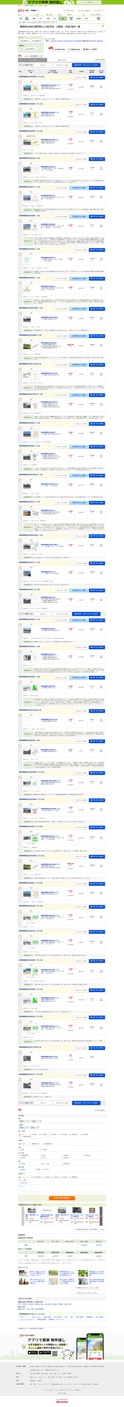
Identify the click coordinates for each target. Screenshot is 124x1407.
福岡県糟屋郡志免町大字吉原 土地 (30, 364)
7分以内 (54, 1134)
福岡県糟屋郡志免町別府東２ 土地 (30, 335)
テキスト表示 (32, 60)
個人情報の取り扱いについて (37, 1370)
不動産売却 (32, 1380)
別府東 (66, 1304)
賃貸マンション (57, 1373)
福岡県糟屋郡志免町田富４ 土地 (29, 740)
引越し (35, 1384)
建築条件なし (36, 1144)
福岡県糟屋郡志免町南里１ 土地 (29, 215)
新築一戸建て (47, 1317)
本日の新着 (37, 1177)
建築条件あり (49, 1144)
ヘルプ (57, 1390)
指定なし (24, 1134)
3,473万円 (99, 1245)
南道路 (66, 1155)
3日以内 (56, 1177)
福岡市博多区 (53, 41)
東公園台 (54, 1304)
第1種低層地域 (39, 1309)
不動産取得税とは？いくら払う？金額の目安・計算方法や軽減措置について (67, 1273)
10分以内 (64, 1134)
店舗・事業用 (79, 1317)
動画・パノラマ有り (43, 1169)
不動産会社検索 (41, 1319)
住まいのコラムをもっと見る (87, 1293)
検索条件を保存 (75, 49)
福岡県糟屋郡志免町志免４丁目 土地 (31, 906)
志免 (46, 1304)
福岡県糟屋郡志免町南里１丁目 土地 (31, 104)
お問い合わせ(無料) (97, 77)
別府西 (60, 1304)
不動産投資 (89, 1317)
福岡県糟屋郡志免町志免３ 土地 (29, 158)
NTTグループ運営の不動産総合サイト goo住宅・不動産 (32, 5)
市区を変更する (24, 41)
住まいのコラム (77, 1384)
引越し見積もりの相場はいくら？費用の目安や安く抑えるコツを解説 (67, 1281)
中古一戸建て (58, 1317)
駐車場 (64, 1373)
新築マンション (34, 1377)
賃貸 (71, 1317)
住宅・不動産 (99, 1317)
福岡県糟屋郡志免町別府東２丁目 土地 (31, 76)
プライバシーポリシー (48, 1390)
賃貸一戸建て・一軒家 (46, 1373)
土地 (66, 1317)
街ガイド (70, 1384)
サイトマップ (71, 1390)
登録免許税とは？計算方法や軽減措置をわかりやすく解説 (96, 1273)
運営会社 (78, 1390)
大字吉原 (30, 1304)
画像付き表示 (62, 60)
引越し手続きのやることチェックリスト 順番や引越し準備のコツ (37, 1281)
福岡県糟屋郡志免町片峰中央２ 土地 (31, 394)
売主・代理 (46, 1163)
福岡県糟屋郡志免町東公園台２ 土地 (31, 308)
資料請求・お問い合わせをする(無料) (87, 65)
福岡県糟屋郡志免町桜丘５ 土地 (29, 277)
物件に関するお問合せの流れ (75, 1366)
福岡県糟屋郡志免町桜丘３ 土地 (29, 249)
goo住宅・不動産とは (35, 1366)
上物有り (45, 1149)
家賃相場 (51, 1319)
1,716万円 (70, 1256)
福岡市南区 (60, 41)
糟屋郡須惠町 (93, 41)
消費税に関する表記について (52, 1370)
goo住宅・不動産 (21, 1366)
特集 (31, 1384)
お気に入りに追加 (63, 65)
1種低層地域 (24, 1155)
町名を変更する (36, 41)
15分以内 (75, 1134)
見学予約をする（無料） (80, 187)
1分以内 (34, 1134)
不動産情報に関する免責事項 (36, 1328)
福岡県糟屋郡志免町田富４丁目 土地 (31, 131)
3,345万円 (84, 1245)
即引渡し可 (67, 1163)
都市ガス (66, 1158)
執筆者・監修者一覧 (87, 1384)
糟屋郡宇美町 (71, 41)
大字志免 (24, 1304)
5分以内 (44, 1134)
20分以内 (85, 1134)
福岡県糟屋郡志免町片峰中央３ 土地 (31, 474)
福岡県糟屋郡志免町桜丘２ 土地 (29, 423)
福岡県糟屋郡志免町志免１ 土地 (29, 646)
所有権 (23, 1163)
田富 (49, 1304)
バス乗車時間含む (26, 1136)
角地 (44, 1155)
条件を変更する (30, 49)
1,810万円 (99, 1256)
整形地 (88, 1155)
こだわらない (26, 1177)
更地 (22, 1149)
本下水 (45, 1158)
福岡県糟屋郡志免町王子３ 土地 (29, 502)
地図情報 (96, 1384)
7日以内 (65, 1177)
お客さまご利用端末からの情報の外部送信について (54, 1366)
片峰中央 (37, 1304)
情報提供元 (86, 1366)
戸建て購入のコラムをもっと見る (88, 1288)
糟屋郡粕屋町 (100, 41)
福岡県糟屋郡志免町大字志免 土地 (30, 710)
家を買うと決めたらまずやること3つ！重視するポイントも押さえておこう (38, 1273)
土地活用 (39, 1380)
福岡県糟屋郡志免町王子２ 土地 (29, 187)
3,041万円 (41, 1256)
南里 (70, 1304)
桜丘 (42, 1304)
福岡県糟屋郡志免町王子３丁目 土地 (31, 1074)
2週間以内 (74, 1177)
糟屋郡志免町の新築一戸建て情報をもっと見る (90, 1229)
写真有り (23, 1169)
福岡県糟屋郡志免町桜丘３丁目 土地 (31, 826)
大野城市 (65, 41)
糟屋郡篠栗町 (78, 41)
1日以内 (47, 1177)
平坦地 (23, 1158)
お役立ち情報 (20, 1384)
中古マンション (36, 1317)
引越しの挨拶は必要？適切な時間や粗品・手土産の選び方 (96, 1281)
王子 (19, 1304)
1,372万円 (55, 1256)
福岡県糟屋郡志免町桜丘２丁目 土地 (31, 883)
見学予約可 (24, 1183)
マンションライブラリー (27, 1319)
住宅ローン (76, 1377)
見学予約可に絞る (58, 48)
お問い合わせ (63, 1390)
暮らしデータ (63, 1384)
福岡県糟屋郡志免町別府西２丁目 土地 (31, 772)
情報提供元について (23, 1328)
